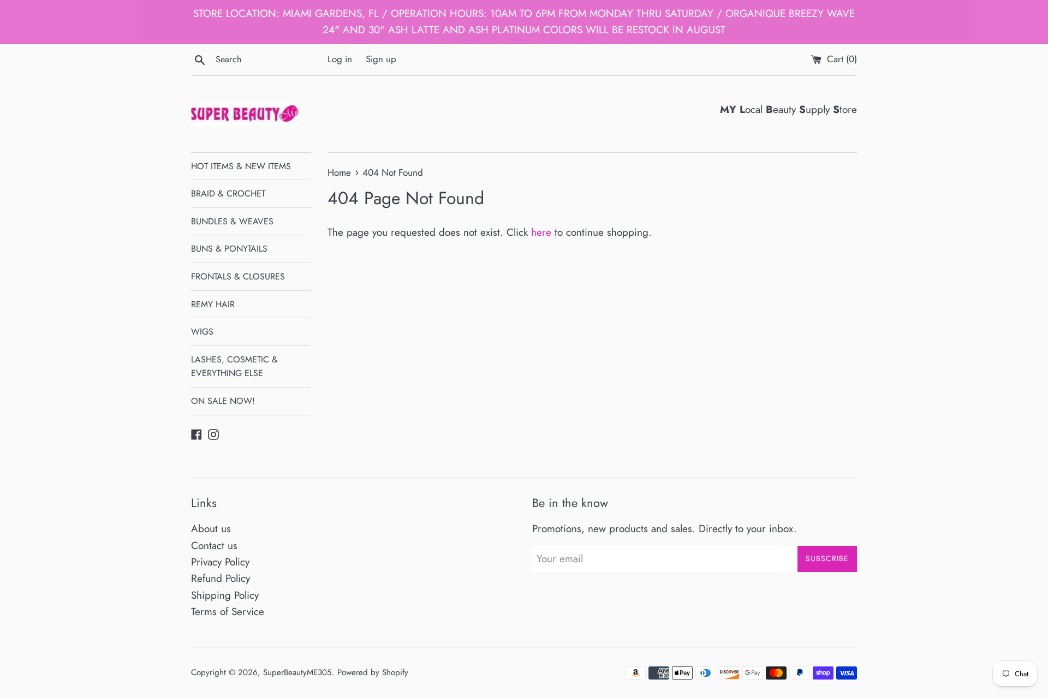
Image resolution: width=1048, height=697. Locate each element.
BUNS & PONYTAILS (229, 248)
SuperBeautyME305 (297, 672)
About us (211, 528)
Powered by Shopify (372, 672)
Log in (339, 58)
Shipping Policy (225, 595)
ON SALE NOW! (223, 401)
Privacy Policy (220, 562)
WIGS (202, 331)
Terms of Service (227, 611)
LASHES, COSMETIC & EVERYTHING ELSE (234, 366)
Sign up (381, 58)
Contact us (214, 545)
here (541, 232)
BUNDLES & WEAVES (232, 221)
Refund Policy (220, 578)
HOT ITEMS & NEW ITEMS (241, 166)
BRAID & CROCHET (228, 193)
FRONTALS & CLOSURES (238, 276)
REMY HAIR (213, 304)
